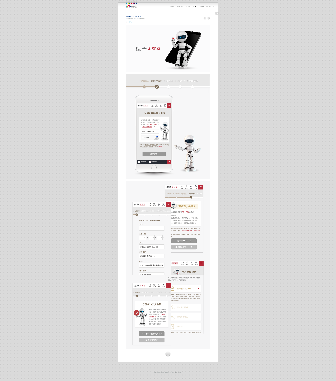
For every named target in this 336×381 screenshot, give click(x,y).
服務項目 (202, 6)
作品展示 (195, 6)
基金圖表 (172, 6)
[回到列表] (217, 13)
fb (214, 6)
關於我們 (208, 6)
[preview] (205, 19)
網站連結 (130, 22)
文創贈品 (188, 6)
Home (131, 4)
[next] (208, 19)
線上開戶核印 (180, 6)
